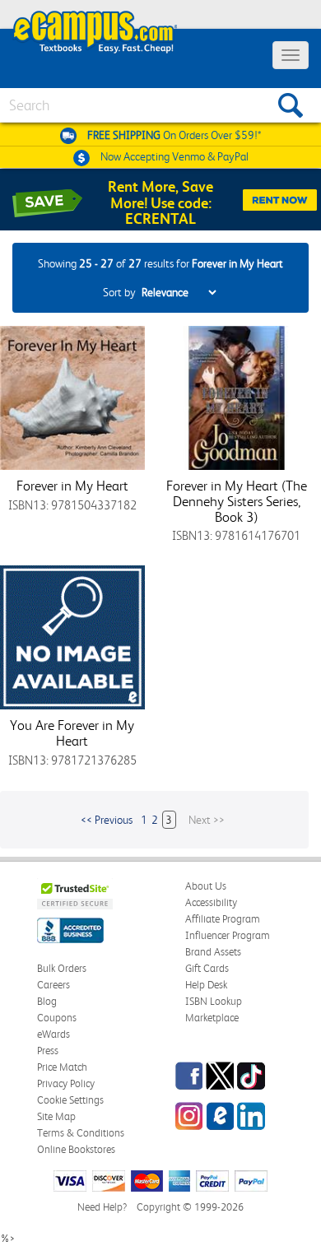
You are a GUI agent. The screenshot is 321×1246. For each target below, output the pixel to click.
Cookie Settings (70, 1100)
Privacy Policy (66, 1083)
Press (47, 1050)
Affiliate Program (222, 919)
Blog (47, 1001)
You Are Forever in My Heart (72, 733)
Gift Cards (207, 968)
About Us (205, 886)
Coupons (57, 1017)
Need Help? (102, 1207)
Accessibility (211, 902)
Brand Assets (213, 952)
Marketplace (212, 1017)
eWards (53, 1034)
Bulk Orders (61, 968)
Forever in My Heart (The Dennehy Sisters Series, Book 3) (236, 500)
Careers (53, 985)
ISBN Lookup (213, 1001)
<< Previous (107, 819)
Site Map (56, 1116)
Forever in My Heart (72, 485)
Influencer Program (227, 935)
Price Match (62, 1067)
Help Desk (206, 985)
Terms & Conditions (80, 1133)
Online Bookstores (76, 1149)
